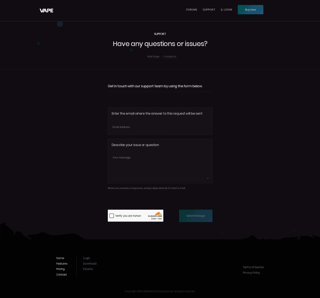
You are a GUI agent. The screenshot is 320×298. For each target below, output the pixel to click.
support (209, 9)
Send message (195, 216)
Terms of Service (253, 267)
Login (86, 258)
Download (89, 263)
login (228, 9)
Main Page (153, 56)
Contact (61, 274)
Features (61, 263)
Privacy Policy (251, 273)
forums (191, 9)
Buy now (250, 9)
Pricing (60, 269)
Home (60, 258)
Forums (88, 269)
